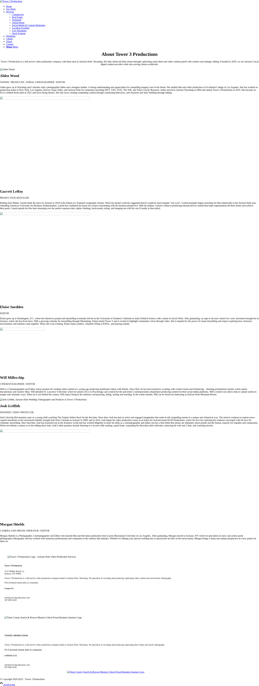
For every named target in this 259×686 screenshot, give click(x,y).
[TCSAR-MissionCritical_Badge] (105, 672)
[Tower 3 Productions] (11, 1)
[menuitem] (132, 6)
